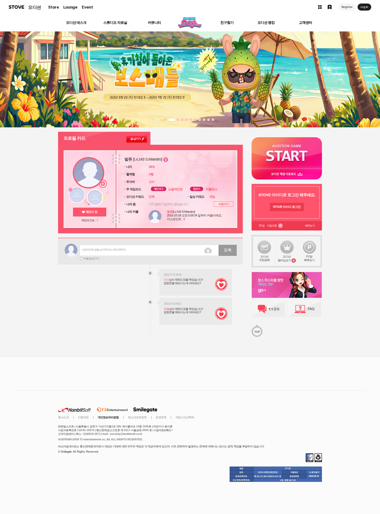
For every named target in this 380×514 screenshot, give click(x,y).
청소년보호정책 (137, 417)
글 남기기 (135, 138)
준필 (166, 309)
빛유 (170, 211)
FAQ (305, 309)
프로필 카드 (75, 138)
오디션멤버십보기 (284, 258)
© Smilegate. (65, 451)
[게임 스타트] (287, 152)
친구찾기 (227, 22)
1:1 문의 (269, 309)
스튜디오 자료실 (115, 22)
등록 (227, 250)
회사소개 (63, 417)
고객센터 (305, 22)
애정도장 (89, 212)
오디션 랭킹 (266, 22)
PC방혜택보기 (309, 258)
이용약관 (83, 417)
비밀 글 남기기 (91, 258)
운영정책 (161, 417)
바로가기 (223, 204)
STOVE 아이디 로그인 (287, 207)
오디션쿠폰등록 (264, 258)
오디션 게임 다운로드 (287, 173)
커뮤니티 (154, 22)
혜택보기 (310, 225)
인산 (166, 279)
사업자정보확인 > (163, 430)
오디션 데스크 (76, 22)
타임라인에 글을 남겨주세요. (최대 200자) (104, 249)
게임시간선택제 (184, 417)
